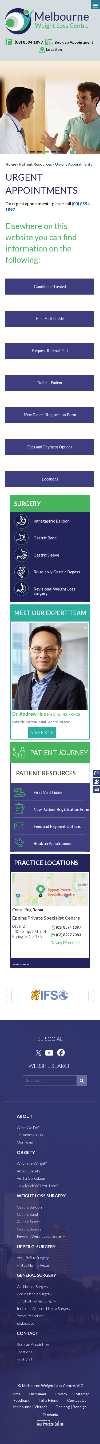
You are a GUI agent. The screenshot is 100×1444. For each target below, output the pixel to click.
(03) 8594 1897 (29, 42)
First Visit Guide (50, 318)
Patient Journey (59, 752)
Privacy (61, 1394)
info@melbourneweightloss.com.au (96, 789)
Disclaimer (37, 1394)
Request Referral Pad (50, 350)
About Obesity (28, 1171)
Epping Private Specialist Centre (46, 918)
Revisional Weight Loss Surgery (54, 591)
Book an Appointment (53, 843)
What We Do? (28, 1127)
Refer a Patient (49, 382)
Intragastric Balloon (52, 521)
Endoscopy (25, 1323)
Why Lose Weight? (32, 1163)
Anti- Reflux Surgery (33, 1257)
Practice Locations (46, 863)
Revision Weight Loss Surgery (41, 1236)
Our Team (25, 1142)
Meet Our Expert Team (50, 613)
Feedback (22, 1400)
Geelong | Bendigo (71, 1406)
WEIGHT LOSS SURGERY (41, 1195)
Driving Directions (66, 942)
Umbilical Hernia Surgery (36, 1301)
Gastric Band (45, 537)
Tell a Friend (48, 1400)
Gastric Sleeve (46, 555)
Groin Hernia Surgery (34, 1293)
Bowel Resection (30, 1315)
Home (10, 164)
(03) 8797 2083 (68, 934)
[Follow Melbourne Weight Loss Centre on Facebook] (60, 1052)
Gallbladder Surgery (32, 1286)
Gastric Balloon (29, 1207)
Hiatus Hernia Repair (33, 1265)
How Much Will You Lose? (37, 1185)
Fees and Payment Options (49, 447)
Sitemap (83, 1394)
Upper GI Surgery (36, 1246)
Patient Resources (35, 164)
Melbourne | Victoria (30, 1406)
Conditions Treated (50, 286)
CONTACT (27, 1333)
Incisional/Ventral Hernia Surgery (43, 1308)
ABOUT (25, 1116)
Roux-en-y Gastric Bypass (57, 571)
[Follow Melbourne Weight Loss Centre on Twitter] (37, 1052)
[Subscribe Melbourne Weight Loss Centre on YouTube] (49, 1052)
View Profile (42, 731)
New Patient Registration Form (50, 415)
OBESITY (26, 1152)
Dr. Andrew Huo (46, 714)
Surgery (27, 504)
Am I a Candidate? (31, 1178)
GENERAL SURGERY (36, 1275)
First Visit (25, 1359)
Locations (50, 479)
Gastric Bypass (29, 1229)
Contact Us (76, 1400)
